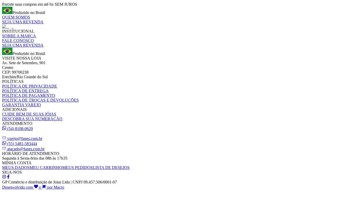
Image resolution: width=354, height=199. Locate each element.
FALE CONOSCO (18, 40)
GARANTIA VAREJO (21, 105)
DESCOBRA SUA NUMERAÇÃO (32, 119)
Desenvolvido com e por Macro (33, 187)
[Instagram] (4, 177)
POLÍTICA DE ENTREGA (25, 91)
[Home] (7, 26)
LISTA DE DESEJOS (111, 167)
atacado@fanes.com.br (26, 149)
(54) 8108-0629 (20, 128)
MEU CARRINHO (46, 167)
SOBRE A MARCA (19, 36)
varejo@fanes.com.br (24, 138)
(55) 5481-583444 (22, 143)
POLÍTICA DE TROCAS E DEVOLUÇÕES (40, 100)
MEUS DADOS (16, 167)
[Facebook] (8, 177)
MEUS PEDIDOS (77, 167)
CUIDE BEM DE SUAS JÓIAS (29, 114)
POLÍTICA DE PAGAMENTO (28, 95)
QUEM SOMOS (16, 17)
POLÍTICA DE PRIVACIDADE (29, 86)
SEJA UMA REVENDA (23, 22)
